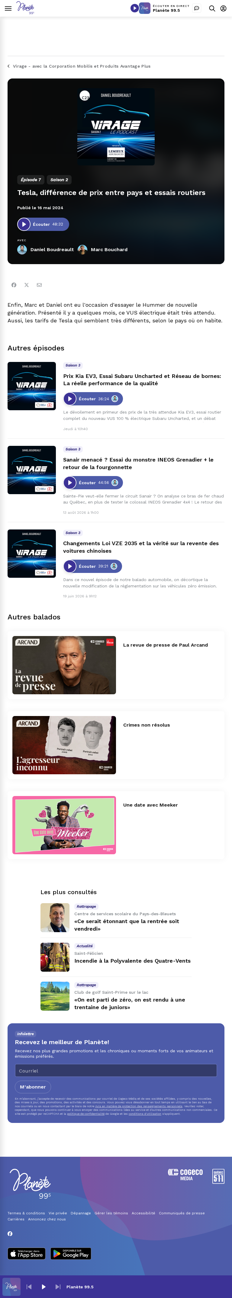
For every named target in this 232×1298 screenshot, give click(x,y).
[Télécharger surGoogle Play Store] (70, 1254)
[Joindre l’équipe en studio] (196, 8)
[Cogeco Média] (185, 1178)
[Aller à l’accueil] (25, 12)
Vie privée (58, 1213)
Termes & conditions (26, 1213)
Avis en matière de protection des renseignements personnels (138, 1106)
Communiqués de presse (182, 1213)
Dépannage (81, 1213)
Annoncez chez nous (47, 1219)
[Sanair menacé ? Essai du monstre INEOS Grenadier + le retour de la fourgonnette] (32, 470)
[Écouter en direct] (135, 8)
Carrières (16, 1219)
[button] (29, 1287)
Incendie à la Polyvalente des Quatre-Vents (132, 961)
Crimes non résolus (146, 725)
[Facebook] (14, 285)
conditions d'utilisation (145, 1113)
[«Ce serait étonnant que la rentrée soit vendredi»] (54, 917)
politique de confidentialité (86, 1113)
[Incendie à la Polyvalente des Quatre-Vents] (54, 957)
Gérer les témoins (111, 1213)
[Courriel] (39, 285)
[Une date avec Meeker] (64, 825)
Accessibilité (143, 1213)
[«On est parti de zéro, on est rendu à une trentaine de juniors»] (54, 996)
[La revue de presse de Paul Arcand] (64, 665)
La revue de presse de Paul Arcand (165, 645)
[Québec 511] (218, 1182)
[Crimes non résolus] (64, 745)
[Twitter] (26, 285)
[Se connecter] (223, 8)
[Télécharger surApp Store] (27, 1254)
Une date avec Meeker (150, 805)
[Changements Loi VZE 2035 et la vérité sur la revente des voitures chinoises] (32, 553)
